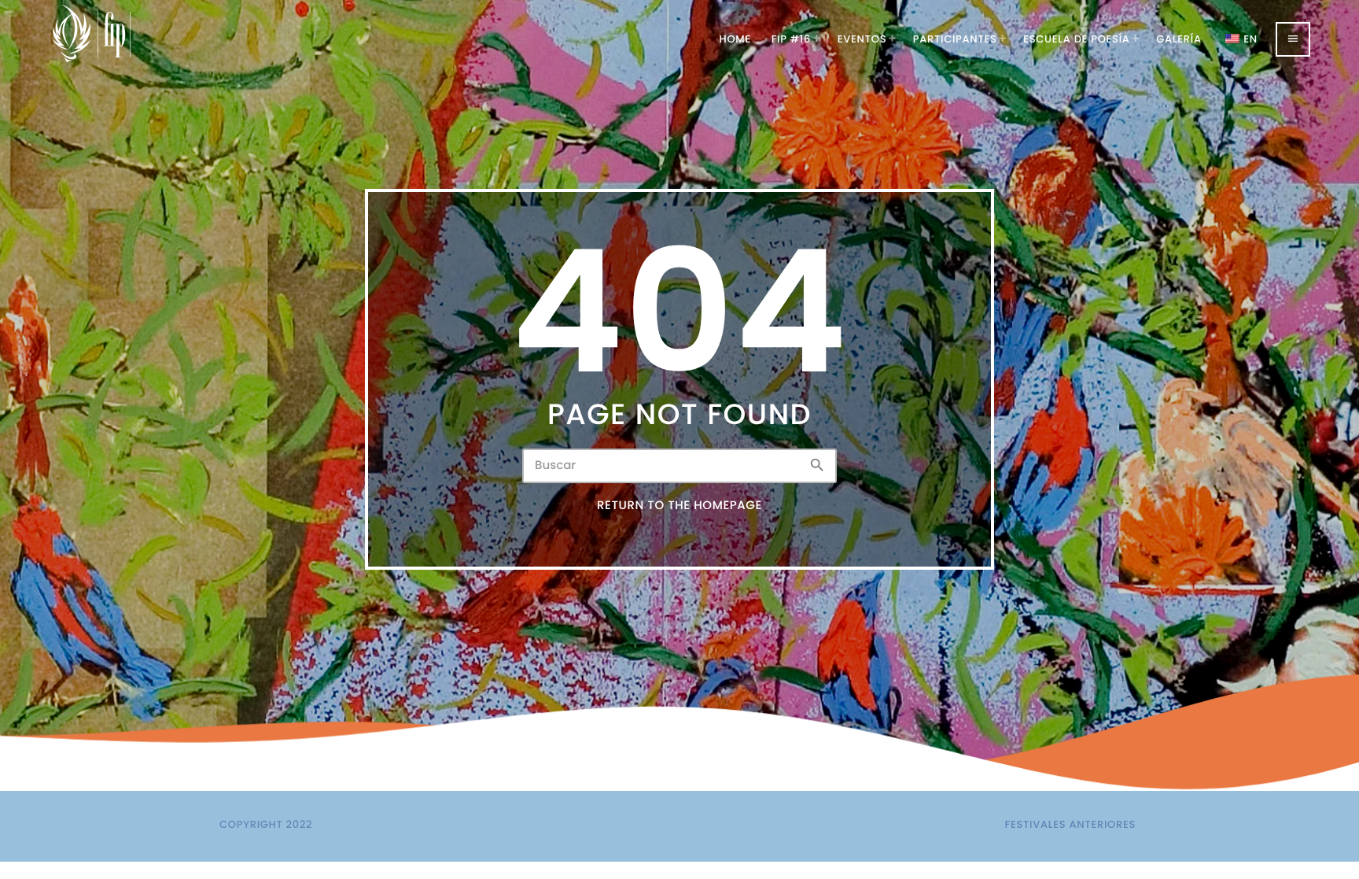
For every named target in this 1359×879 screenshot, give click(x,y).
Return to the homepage (679, 505)
